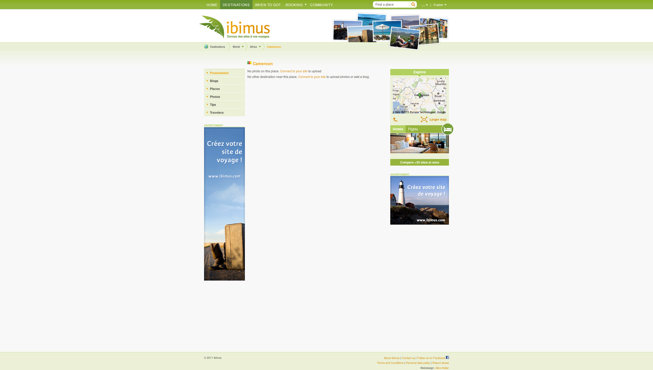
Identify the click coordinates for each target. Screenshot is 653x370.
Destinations (236, 4)
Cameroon (274, 47)
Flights (413, 128)
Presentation (219, 73)
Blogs (214, 80)
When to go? (268, 4)
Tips (213, 104)
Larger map (438, 119)
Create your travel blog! (234, 27)
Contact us (408, 358)
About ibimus (391, 358)
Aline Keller (442, 368)
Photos (215, 96)
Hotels (398, 128)
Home (212, 4)
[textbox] (390, 4)
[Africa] (396, 119)
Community (321, 4)
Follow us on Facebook (431, 358)
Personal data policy (418, 363)
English (438, 5)
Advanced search (434, 152)
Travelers (217, 112)
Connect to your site (294, 71)
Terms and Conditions (390, 363)
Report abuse (440, 363)
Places (215, 88)
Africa (253, 47)
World (236, 47)
